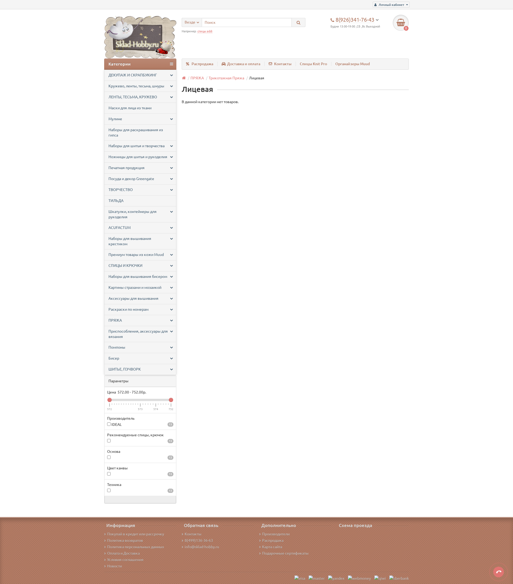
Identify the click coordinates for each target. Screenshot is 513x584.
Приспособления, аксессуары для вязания (138, 334)
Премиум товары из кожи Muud (136, 254)
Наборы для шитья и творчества (136, 146)
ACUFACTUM (119, 227)
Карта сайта (272, 547)
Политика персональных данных (135, 547)
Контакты (283, 64)
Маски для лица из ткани (129, 108)
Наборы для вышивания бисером (137, 276)
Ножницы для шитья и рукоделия (137, 157)
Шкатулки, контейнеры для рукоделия (132, 214)
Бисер (113, 358)
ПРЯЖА (115, 320)
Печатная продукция (126, 168)
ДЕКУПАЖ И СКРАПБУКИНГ (132, 75)
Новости (114, 566)
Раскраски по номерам (128, 309)
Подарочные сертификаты (285, 553)
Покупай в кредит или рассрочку (135, 534)
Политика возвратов (125, 540)
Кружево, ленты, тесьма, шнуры (136, 86)
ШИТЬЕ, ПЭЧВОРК (124, 369)
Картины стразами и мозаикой (134, 287)
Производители (276, 534)
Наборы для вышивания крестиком (129, 241)
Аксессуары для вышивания (133, 298)
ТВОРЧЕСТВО (120, 190)
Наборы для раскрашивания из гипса (135, 132)
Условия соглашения (125, 560)
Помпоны (116, 347)
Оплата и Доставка (123, 553)
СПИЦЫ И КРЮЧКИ (125, 265)
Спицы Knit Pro (313, 64)
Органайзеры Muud (352, 64)
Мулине (115, 119)
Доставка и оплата (243, 64)
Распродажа (202, 64)
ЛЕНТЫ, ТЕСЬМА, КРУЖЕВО (132, 97)
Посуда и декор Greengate (131, 179)
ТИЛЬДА (115, 200)
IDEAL (141, 424)
